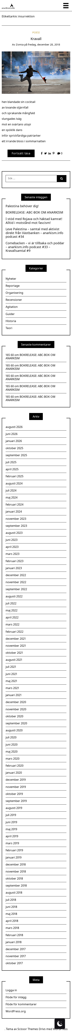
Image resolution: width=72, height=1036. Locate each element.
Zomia (20, 44)
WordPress (60, 1029)
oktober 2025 (14, 448)
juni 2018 (11, 907)
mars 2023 (12, 554)
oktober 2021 (14, 653)
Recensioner (14, 300)
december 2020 (16, 702)
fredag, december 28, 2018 (44, 44)
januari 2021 (13, 695)
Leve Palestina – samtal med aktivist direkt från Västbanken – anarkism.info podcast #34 (34, 233)
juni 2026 (11, 434)
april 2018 (12, 921)
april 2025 (12, 469)
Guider (10, 314)
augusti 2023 (14, 533)
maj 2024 (11, 497)
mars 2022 (12, 624)
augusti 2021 (14, 660)
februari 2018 (14, 935)
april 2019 (12, 836)
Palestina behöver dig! (22, 206)
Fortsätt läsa (21, 153)
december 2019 (16, 780)
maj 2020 (11, 751)
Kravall (36, 38)
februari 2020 (14, 766)
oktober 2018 (14, 878)
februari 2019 (14, 850)
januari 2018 (13, 942)
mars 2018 (12, 928)
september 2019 (16, 801)
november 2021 (16, 646)
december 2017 (16, 949)
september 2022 (16, 589)
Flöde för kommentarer (21, 1004)
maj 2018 (11, 914)
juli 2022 (11, 603)
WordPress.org (16, 1011)
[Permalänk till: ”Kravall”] (36, 72)
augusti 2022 (14, 596)
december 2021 (16, 639)
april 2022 (12, 617)
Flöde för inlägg (16, 997)
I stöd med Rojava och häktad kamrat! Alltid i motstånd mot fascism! (34, 221)
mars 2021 (12, 688)
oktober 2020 (14, 716)
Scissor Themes (27, 1029)
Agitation (12, 307)
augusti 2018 (14, 892)
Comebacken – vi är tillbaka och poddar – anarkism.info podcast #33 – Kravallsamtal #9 (35, 247)
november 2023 (16, 519)
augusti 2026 (14, 427)
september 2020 (16, 723)
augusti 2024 (14, 483)
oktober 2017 (14, 963)
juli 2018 (11, 900)
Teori (9, 328)
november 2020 (16, 709)
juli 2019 (11, 815)
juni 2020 (11, 744)
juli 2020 (11, 737)
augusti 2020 (14, 730)
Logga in (11, 990)
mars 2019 (12, 843)
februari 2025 (14, 476)
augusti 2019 (14, 808)
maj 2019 (11, 829)
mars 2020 (12, 758)
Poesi (36, 32)
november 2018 (16, 871)
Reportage (13, 286)
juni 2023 (11, 540)
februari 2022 (14, 632)
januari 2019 (13, 857)
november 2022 (16, 582)
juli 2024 (11, 490)
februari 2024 (14, 504)
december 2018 (16, 864)
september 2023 (16, 526)
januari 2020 (14, 773)
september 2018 (16, 885)
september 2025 (16, 455)
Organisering (14, 293)
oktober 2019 (14, 794)
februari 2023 (14, 561)
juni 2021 (11, 674)
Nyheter (11, 279)
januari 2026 (14, 441)
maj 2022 (11, 610)
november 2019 (16, 787)
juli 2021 (11, 667)
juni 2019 (11, 822)
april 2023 (12, 547)
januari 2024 (14, 511)
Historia (11, 321)
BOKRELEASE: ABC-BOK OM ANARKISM (34, 212)
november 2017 (16, 956)
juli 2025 (11, 462)
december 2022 (16, 575)
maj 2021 (11, 681)
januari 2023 (14, 568)
